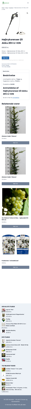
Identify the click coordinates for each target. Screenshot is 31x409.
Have (5, 66)
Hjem (3, 7)
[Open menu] (28, 3)
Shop (6, 7)
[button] (27, 13)
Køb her (5, 58)
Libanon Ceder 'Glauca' (9, 136)
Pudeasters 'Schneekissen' (10, 261)
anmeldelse (15, 97)
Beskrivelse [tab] (6, 71)
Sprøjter (11, 7)
